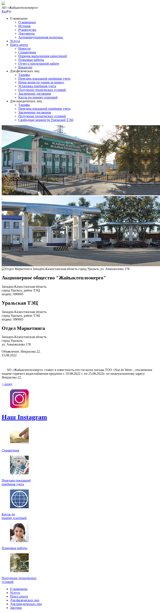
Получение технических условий (42, 90)
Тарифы (24, 75)
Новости (24, 48)
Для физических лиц (24, 600)
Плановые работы (31, 60)
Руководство (27, 30)
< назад (7, 384)
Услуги (15, 41)
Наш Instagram (24, 417)
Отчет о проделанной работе (38, 63)
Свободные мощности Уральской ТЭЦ (45, 120)
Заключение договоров (34, 93)
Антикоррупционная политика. (40, 37)
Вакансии (25, 67)
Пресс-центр (19, 45)
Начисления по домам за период (41, 82)
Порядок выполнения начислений (42, 56)
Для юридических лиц (26, 604)
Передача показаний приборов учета (44, 78)
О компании (27, 22)
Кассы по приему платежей (38, 97)
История (24, 26)
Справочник (27, 52)
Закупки (16, 607)
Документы (26, 33)
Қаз (4, 11)
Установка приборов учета (37, 86)
